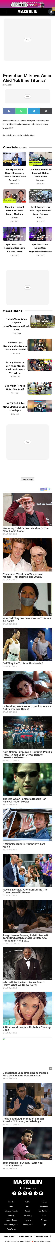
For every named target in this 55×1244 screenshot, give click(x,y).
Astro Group (46, 1241)
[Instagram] (20, 1193)
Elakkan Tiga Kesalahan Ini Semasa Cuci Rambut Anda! (15, 346)
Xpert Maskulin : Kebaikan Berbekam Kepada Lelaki (14, 248)
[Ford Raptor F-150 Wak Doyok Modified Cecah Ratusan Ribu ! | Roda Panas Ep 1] (40, 196)
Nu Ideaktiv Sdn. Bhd (25, 1241)
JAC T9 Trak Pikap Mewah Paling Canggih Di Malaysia (15, 407)
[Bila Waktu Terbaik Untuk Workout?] (40, 388)
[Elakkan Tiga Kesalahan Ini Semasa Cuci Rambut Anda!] (40, 345)
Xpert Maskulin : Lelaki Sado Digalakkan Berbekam (40, 248)
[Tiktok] (30, 1193)
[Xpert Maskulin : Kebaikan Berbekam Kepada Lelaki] (14, 234)
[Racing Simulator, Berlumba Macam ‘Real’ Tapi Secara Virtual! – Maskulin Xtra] (40, 365)
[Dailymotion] (41, 1193)
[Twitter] (25, 1193)
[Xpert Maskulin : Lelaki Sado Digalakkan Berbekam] (40, 234)
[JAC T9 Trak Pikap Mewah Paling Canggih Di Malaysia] (40, 406)
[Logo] (27, 11)
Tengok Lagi (27, 479)
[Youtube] (36, 1193)
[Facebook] (14, 1193)
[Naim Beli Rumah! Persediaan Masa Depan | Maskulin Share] (14, 196)
